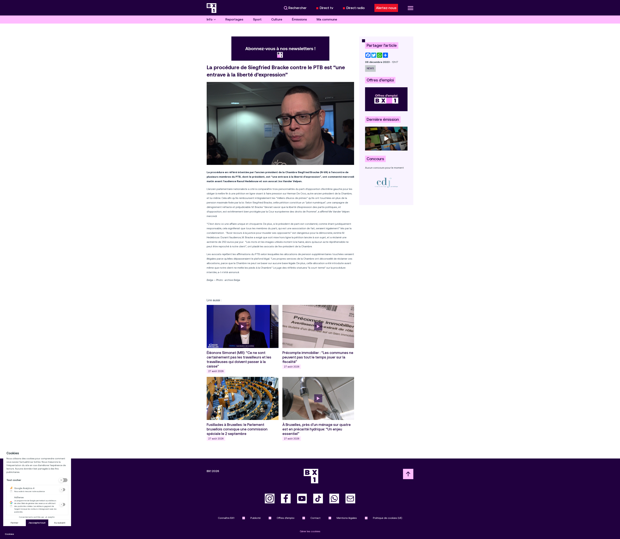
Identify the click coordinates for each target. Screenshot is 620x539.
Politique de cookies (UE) (387, 518)
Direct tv (326, 8)
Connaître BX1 (226, 518)
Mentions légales (347, 518)
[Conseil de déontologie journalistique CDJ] (386, 182)
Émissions (299, 19)
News (370, 68)
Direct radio (355, 8)
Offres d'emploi (285, 518)
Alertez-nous (386, 7)
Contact (315, 518)
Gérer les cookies (310, 531)
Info (209, 19)
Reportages (234, 19)
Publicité (255, 518)
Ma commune (327, 19)
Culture (276, 19)
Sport (257, 19)
